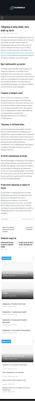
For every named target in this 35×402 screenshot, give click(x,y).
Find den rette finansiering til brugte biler (15, 273)
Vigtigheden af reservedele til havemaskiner (16, 330)
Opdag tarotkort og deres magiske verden (14, 380)
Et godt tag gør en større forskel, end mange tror (26, 243)
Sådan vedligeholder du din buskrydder (13, 372)
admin (3, 33)
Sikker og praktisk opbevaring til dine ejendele (8, 229)
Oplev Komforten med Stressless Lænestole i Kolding (7, 244)
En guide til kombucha (29, 228)
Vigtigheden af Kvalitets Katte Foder (14, 304)
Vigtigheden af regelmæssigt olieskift (14, 312)
